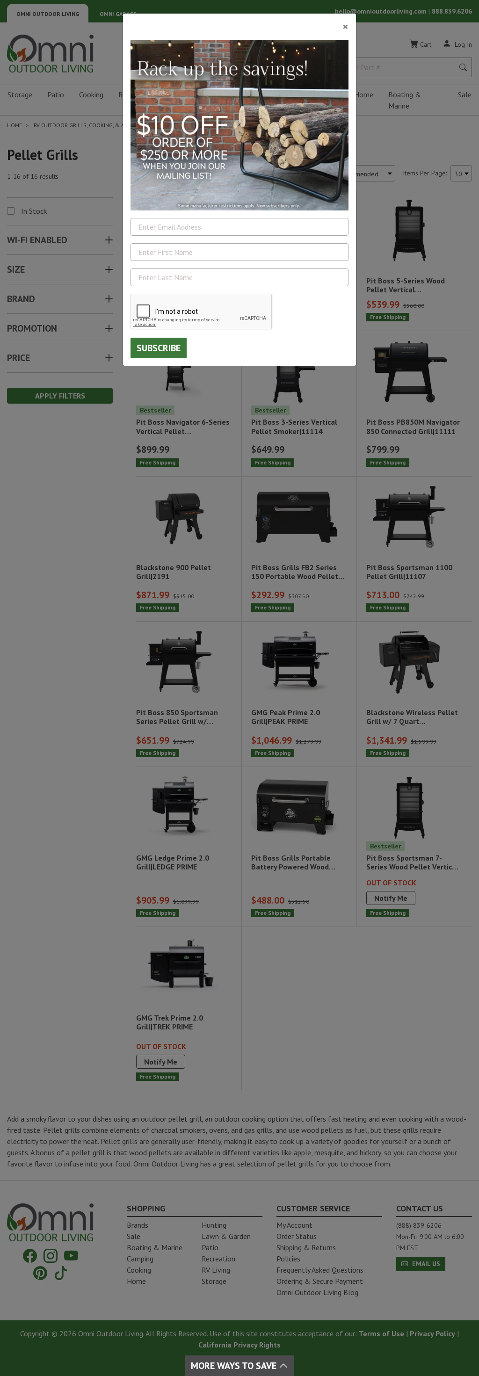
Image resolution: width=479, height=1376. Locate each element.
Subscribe (159, 348)
